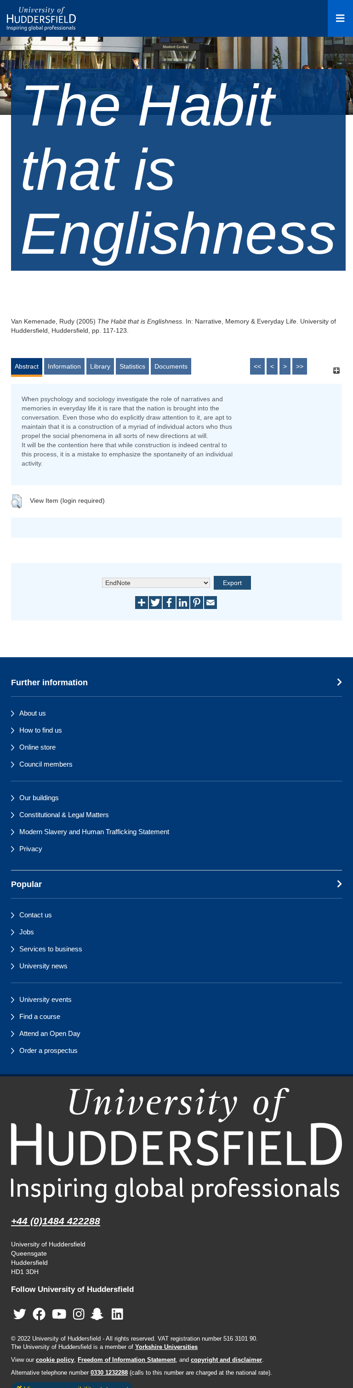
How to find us (40, 730)
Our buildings (39, 798)
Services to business (50, 949)
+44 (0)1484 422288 (55, 1221)
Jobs (26, 932)
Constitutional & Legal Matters (64, 815)
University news (43, 966)
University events (45, 999)
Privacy (30, 849)
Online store (37, 747)
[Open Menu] (340, 18)
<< (257, 366)
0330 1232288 (109, 1373)
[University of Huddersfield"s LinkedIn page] (117, 1314)
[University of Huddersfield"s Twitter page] (19, 1314)
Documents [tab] (171, 366)
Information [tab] (64, 366)
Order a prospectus (48, 1050)
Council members (46, 764)
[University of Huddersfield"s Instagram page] (79, 1314)
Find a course (39, 1016)
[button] (16, 501)
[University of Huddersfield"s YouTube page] (59, 1314)
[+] (336, 370)
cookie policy (55, 1360)
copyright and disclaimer (226, 1360)
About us (32, 713)
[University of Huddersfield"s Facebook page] (39, 1314)
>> (299, 366)
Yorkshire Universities (166, 1347)
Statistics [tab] (132, 366)
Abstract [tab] (27, 366)
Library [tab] (100, 366)
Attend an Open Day (49, 1033)
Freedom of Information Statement (127, 1360)
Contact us (35, 915)
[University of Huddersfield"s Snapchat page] (99, 1314)
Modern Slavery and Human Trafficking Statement (94, 832)
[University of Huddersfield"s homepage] (176, 1145)
